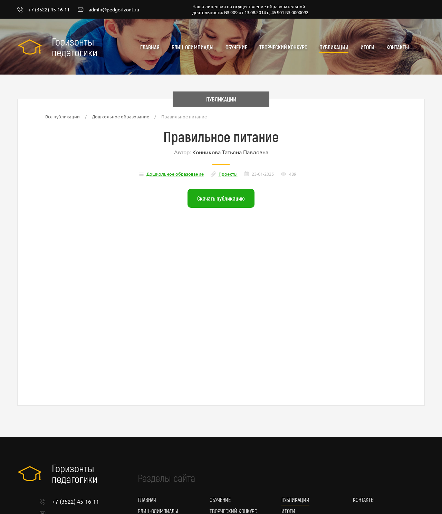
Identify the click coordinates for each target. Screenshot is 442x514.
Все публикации (62, 116)
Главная (150, 47)
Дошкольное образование (120, 116)
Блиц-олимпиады (192, 47)
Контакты (397, 47)
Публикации (333, 47)
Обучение (236, 47)
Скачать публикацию (221, 198)
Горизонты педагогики (74, 46)
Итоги (367, 47)
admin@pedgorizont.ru (114, 9)
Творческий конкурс (283, 47)
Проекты (228, 174)
